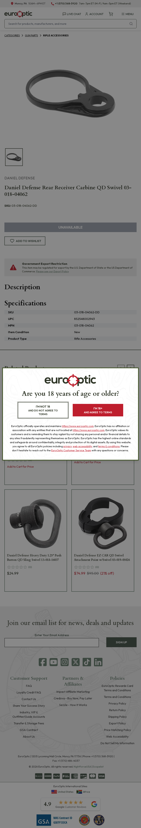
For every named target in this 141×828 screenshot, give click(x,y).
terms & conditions (109, 446)
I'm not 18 (43, 410)
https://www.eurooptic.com (78, 426)
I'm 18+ (98, 410)
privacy (67, 446)
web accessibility (82, 446)
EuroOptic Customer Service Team (71, 450)
